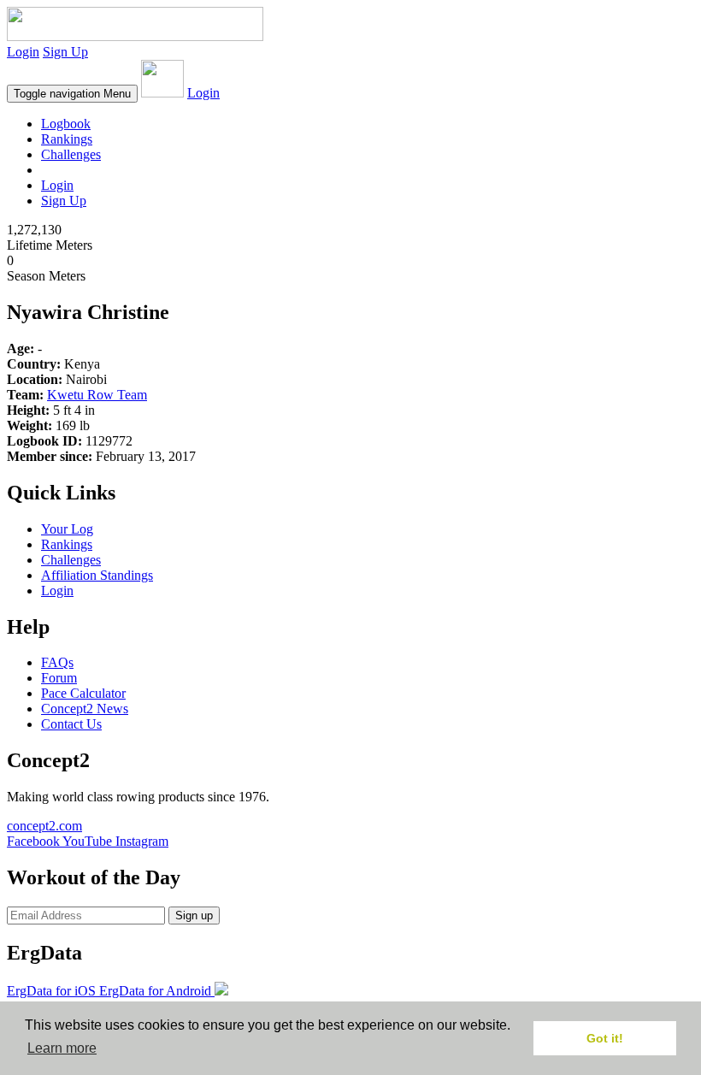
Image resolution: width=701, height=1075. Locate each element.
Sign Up (65, 51)
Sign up (194, 915)
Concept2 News (84, 708)
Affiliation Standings (97, 575)
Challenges (71, 154)
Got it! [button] (604, 1038)
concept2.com (44, 825)
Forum (59, 677)
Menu (72, 93)
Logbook (66, 123)
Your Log (67, 529)
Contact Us (71, 724)
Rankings (66, 139)
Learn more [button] (62, 1048)
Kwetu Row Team (97, 394)
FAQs (57, 662)
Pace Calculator (83, 693)
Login (23, 51)
